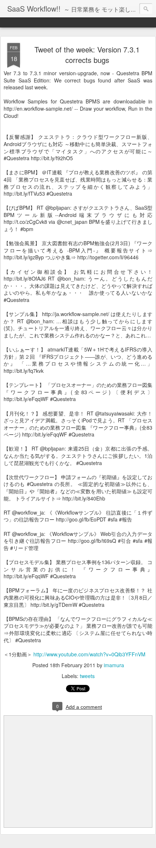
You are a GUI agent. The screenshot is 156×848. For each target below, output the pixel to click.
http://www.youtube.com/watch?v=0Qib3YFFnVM (89, 654)
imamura (114, 665)
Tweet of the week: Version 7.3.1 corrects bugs (87, 54)
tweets (87, 675)
